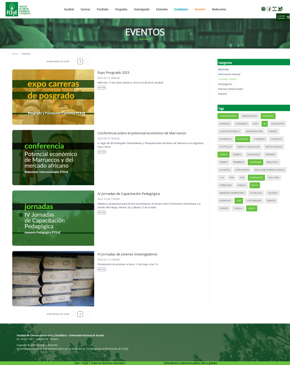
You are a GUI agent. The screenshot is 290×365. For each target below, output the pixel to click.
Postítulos (226, 146)
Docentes (225, 169)
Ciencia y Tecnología (248, 146)
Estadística (226, 139)
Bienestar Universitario (232, 193)
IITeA (232, 177)
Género (224, 162)
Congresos (241, 123)
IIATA (255, 123)
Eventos (26, 53)
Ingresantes (256, 177)
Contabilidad (254, 200)
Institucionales (273, 146)
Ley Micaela (256, 193)
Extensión (268, 116)
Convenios (259, 139)
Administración (254, 131)
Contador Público (227, 79)
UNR (239, 200)
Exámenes (270, 154)
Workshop (225, 200)
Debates (222, 93)
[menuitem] (69, 9)
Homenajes (255, 162)
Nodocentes (242, 169)
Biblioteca (272, 162)
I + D (222, 177)
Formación (226, 185)
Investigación (225, 84)
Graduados (253, 154)
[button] (283, 17)
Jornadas (225, 123)
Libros (251, 208)
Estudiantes (277, 123)
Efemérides (238, 162)
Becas (255, 185)
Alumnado (223, 69)
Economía (242, 139)
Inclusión (274, 177)
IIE (265, 123)
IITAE (242, 177)
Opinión (224, 208)
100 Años (272, 193)
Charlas (241, 185)
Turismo (272, 131)
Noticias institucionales (230, 88)
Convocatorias (228, 116)
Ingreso (237, 154)
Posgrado (276, 139)
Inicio (15, 53)
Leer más (101, 87)
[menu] (145, 9)
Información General (229, 74)
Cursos (223, 154)
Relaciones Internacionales (269, 169)
